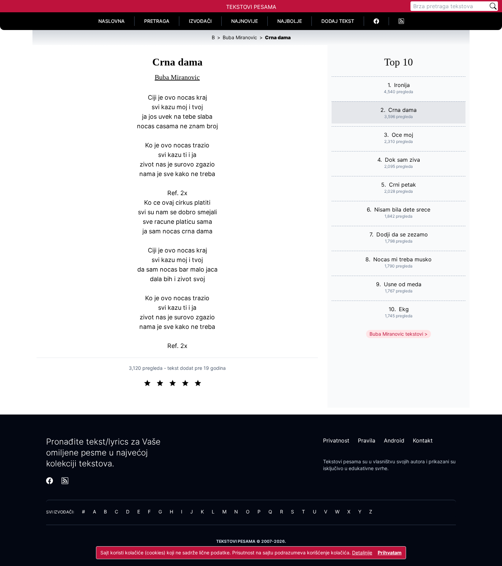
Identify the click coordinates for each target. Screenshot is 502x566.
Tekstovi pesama (342, 461)
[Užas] (150, 382)
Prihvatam (390, 552)
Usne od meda (402, 284)
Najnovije (244, 21)
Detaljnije (362, 552)
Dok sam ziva (402, 159)
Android (394, 440)
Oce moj (402, 134)
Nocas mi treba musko (402, 259)
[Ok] (175, 382)
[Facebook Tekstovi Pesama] (376, 21)
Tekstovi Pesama (251, 6)
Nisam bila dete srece (402, 209)
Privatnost (336, 440)
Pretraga (156, 21)
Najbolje (289, 21)
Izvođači (200, 21)
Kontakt (423, 440)
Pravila (366, 440)
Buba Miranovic (177, 77)
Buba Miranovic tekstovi (396, 334)
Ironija (402, 85)
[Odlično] (199, 382)
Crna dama (402, 109)
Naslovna (111, 21)
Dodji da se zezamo (402, 234)
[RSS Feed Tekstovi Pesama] (401, 21)
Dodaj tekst (337, 21)
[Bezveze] (162, 382)
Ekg (404, 309)
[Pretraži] (493, 6)
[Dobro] (188, 382)
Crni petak (402, 184)
